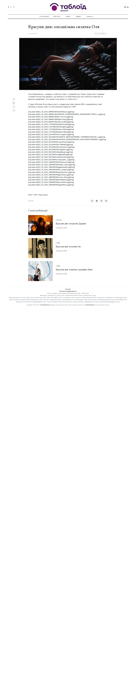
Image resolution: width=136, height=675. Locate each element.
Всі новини (44, 16)
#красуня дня (43, 195)
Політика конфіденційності (68, 291)
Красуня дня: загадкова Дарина (71, 223)
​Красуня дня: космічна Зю (68, 246)
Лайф (68, 16)
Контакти (68, 289)
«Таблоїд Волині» (45, 305)
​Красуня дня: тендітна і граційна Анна (74, 269)
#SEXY (30, 195)
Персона (56, 16)
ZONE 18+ (90, 16)
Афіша (78, 16)
